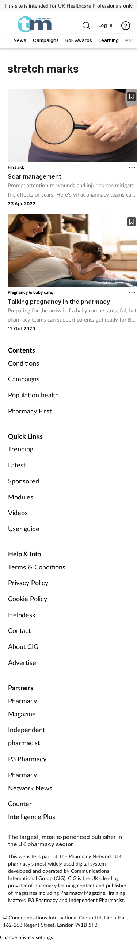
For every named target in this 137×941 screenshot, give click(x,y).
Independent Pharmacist (96, 900)
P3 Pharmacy (27, 759)
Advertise (22, 662)
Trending (20, 449)
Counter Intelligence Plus (31, 810)
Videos (18, 513)
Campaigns (23, 379)
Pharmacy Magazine (22, 707)
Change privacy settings (26, 937)
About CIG (23, 646)
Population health (33, 395)
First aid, (16, 167)
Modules (20, 497)
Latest (17, 465)
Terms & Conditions (36, 567)
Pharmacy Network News (30, 781)
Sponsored (23, 481)
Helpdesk (21, 615)
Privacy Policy (28, 583)
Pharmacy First (30, 411)
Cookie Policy (27, 599)
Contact (19, 630)
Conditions (23, 363)
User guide (23, 529)
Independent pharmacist (26, 736)
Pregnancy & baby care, (30, 292)
